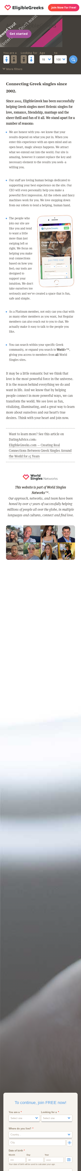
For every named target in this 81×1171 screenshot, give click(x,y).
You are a (10, 53)
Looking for (29, 53)
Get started (19, 34)
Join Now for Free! (63, 7)
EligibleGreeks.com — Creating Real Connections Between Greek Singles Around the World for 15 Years (40, 450)
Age (42, 53)
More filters (13, 69)
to (55, 53)
